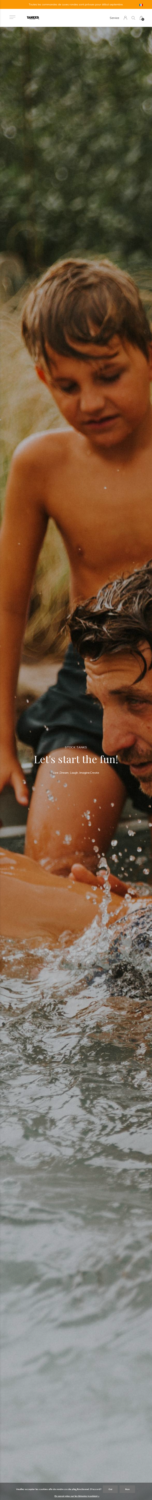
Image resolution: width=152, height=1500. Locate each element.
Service (114, 18)
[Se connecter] (125, 18)
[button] (12, 17)
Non (127, 1489)
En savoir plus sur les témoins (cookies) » (76, 1496)
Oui (110, 1489)
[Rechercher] (133, 18)
